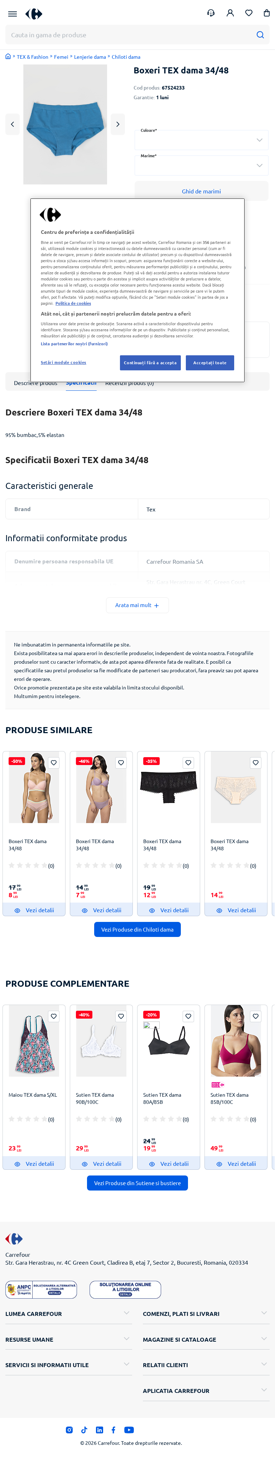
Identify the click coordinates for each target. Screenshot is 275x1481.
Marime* (149, 156)
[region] (137, 290)
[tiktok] (84, 1432)
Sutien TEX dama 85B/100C (230, 1098)
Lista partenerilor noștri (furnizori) (74, 343)
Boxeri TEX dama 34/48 (28, 844)
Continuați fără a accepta (150, 362)
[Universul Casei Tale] (36, 14)
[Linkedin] (99, 1432)
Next (117, 124)
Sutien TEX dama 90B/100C (95, 1098)
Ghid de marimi (201, 190)
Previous (12, 124)
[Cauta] (260, 34)
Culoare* (149, 130)
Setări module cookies (63, 362)
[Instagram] (69, 1432)
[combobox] (202, 140)
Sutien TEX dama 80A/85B (162, 1098)
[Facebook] (114, 1432)
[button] (267, 14)
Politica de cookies (73, 303)
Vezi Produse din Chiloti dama (137, 929)
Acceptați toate (210, 362)
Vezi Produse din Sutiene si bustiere (137, 1182)
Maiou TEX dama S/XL (33, 1094)
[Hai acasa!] (8, 56)
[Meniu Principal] (12, 14)
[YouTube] (129, 1432)
